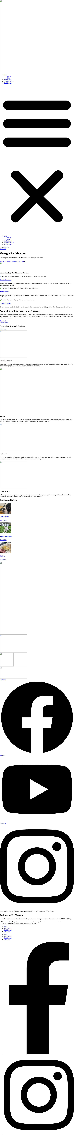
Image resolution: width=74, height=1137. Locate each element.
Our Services (7, 79)
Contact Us (7, 931)
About (5, 75)
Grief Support (7, 83)
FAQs (9, 76)
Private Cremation (5, 280)
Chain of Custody (5, 303)
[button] (37, 159)
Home (5, 926)
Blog (8, 78)
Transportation (4, 291)
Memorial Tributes (9, 81)
